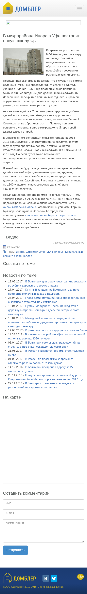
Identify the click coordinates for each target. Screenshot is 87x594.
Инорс (20, 251)
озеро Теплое (23, 255)
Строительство (36, 251)
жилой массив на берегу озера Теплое (50, 215)
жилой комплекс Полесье (20, 207)
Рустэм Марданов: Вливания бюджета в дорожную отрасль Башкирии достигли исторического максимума (44, 310)
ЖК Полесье (55, 251)
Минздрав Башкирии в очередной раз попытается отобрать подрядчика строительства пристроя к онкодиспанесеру (47, 322)
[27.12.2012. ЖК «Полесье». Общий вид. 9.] (23, 61)
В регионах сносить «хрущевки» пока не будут (56, 330)
